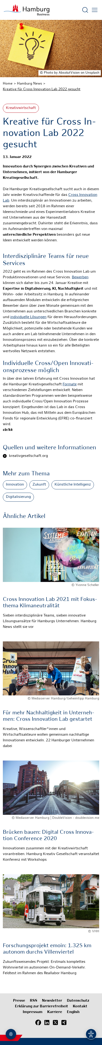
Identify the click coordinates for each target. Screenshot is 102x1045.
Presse (19, 1001)
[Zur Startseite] (26, 10)
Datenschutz (78, 1001)
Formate (70, 384)
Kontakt (80, 1006)
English (73, 1012)
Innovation (15, 484)
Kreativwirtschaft (21, 108)
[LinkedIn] (46, 1022)
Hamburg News (29, 83)
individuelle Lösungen (28, 317)
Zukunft (39, 484)
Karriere (54, 1012)
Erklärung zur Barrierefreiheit (41, 1006)
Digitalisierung (18, 497)
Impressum (32, 1012)
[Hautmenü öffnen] (94, 10)
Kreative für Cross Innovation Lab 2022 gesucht (41, 89)
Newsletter (52, 1001)
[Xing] (63, 1022)
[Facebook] (38, 1022)
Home (8, 83)
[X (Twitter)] (55, 1022)
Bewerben (80, 277)
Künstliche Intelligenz (73, 484)
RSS (33, 1001)
